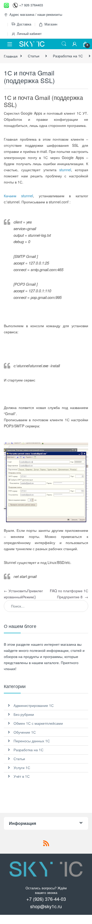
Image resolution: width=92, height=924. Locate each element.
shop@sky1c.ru (46, 906)
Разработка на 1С (68, 55)
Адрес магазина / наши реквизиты (35, 14)
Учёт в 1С (22, 776)
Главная (11, 55)
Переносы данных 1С (32, 740)
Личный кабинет (29, 33)
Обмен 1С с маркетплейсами (38, 723)
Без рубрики (24, 714)
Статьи (33, 55)
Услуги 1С (22, 767)
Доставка (24, 24)
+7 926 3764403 (31, 5)
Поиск (64, 44)
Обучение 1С (25, 732)
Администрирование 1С (34, 705)
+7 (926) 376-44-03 (46, 898)
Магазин (50, 24)
